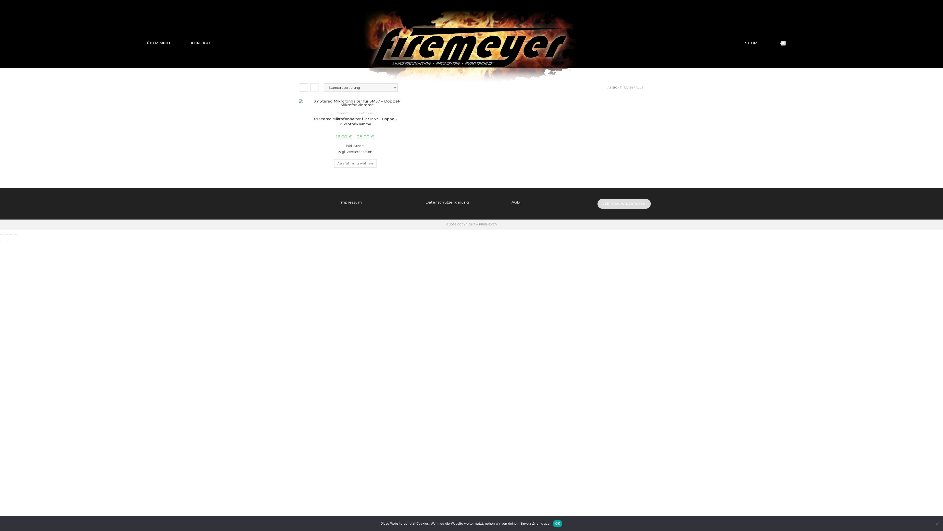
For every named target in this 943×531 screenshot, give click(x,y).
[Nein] (936, 523)
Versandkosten (359, 152)
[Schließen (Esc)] (15, 234)
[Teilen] (10, 234)
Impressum (351, 202)
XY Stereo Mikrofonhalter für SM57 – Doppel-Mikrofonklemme (355, 121)
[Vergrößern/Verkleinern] (1, 234)
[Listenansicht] (314, 87)
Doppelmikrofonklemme (355, 113)
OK (557, 523)
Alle (639, 87)
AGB (516, 202)
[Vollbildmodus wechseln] (6, 234)
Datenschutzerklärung (447, 202)
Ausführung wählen (355, 163)
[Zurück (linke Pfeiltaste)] (1, 240)
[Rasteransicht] (304, 87)
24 (631, 87)
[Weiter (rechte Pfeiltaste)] (6, 240)
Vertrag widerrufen (624, 204)
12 (625, 87)
